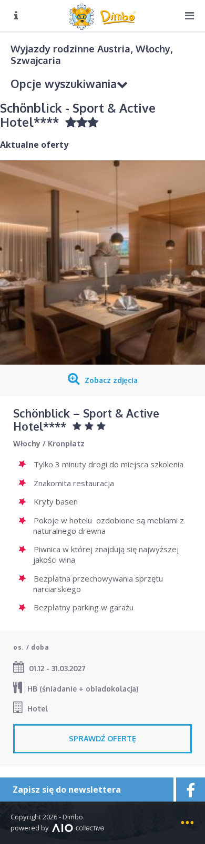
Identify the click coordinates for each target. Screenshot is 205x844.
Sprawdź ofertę (102, 738)
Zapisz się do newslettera (67, 789)
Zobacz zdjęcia (111, 380)
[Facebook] (189, 789)
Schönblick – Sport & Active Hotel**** (86, 419)
